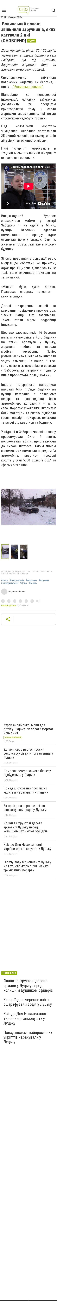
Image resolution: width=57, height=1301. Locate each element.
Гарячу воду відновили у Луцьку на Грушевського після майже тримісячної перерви (27, 866)
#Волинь (33, 583)
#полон (4, 580)
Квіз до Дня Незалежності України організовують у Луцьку (27, 847)
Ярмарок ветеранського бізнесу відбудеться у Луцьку (27, 773)
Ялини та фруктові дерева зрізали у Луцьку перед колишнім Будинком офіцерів (26, 827)
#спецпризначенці (9, 583)
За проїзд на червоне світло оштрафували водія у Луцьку (25, 808)
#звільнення (31, 580)
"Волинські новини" (28, 87)
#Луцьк (23, 583)
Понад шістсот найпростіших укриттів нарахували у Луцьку (26, 790)
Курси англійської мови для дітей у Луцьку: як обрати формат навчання (28, 729)
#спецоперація (17, 580)
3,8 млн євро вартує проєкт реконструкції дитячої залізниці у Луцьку (28, 753)
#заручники (44, 580)
